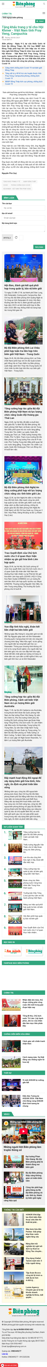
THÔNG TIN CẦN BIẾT (14, 1210)
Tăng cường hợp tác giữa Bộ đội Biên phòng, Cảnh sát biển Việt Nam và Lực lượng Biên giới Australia (22, 701)
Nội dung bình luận (9, 223)
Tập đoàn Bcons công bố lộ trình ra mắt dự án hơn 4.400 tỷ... (34, 1276)
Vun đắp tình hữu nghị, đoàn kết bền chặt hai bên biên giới (22, 628)
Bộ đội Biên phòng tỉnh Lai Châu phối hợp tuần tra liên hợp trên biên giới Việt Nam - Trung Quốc (22, 351)
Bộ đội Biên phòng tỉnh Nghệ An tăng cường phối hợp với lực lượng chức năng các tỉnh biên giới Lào (23, 490)
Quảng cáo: (11, 1351)
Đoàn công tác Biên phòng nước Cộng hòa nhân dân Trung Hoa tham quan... (32, 884)
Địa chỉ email (7, 213)
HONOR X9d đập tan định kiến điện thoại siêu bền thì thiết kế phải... (34, 1218)
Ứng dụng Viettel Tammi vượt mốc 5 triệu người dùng (34, 1260)
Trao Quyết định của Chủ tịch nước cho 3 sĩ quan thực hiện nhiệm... (33, 930)
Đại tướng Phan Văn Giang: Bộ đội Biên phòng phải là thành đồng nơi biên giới (34, 1161)
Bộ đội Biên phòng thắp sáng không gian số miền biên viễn (34, 1177)
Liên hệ (5, 1354)
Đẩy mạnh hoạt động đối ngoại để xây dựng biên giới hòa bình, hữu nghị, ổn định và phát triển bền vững (22, 782)
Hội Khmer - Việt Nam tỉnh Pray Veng (17, 189)
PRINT (41, 21)
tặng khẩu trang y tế (11, 181)
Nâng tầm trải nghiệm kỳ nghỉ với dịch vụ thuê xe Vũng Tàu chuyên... (34, 1247)
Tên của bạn (7, 203)
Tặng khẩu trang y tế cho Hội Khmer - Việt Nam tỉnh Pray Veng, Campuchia (22, 30)
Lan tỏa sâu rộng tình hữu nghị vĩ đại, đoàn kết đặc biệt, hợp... (33, 860)
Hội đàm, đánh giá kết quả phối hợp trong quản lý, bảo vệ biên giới (23, 287)
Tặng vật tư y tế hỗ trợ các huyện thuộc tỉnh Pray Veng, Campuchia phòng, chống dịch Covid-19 (23, 76)
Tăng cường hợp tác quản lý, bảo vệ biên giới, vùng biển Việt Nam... (33, 871)
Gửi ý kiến (39, 247)
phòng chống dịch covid (20, 185)
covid (5, 185)
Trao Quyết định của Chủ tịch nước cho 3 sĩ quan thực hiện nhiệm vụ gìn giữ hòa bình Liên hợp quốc (21, 557)
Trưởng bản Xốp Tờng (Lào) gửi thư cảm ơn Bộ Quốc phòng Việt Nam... (33, 895)
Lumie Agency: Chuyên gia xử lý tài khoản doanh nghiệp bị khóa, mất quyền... (34, 1292)
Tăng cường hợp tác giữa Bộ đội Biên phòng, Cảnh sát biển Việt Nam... (33, 836)
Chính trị (8, 993)
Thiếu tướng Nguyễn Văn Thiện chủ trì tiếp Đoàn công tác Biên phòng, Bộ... (33, 848)
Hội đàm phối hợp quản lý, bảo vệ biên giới (33, 917)
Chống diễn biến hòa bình (17, 1034)
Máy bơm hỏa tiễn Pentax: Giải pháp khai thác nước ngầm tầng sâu (33, 1233)
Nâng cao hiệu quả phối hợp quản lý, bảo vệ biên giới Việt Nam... (33, 907)
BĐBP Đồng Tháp (29, 181)
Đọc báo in (9, 942)
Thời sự (7, 1073)
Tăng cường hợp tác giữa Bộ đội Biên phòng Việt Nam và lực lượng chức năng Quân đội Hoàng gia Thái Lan (23, 413)
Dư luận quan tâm (13, 827)
